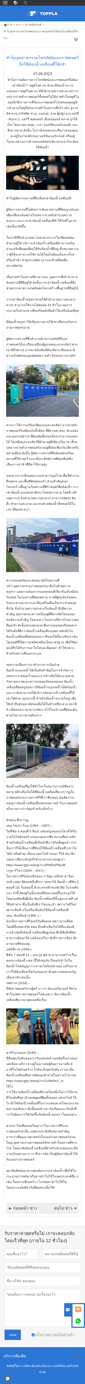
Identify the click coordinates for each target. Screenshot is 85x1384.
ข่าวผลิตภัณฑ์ (33, 24)
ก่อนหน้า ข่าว (22, 1208)
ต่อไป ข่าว (65, 1208)
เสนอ (12, 1335)
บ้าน (7, 25)
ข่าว (18, 24)
